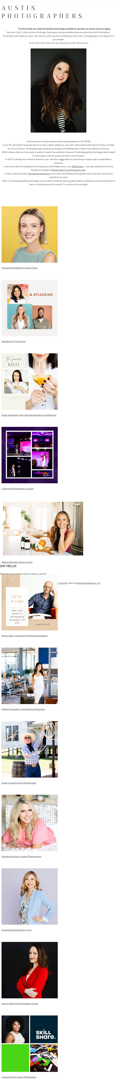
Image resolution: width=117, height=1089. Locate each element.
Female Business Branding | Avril (16, 930)
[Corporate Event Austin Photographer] (22, 1085)
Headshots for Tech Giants (14, 341)
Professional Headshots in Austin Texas (19, 268)
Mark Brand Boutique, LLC (88, 583)
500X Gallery (78, 166)
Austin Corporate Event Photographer (19, 783)
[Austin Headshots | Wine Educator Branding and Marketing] (22, 423)
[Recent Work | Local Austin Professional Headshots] (22, 644)
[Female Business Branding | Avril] (22, 938)
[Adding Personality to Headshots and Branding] (22, 717)
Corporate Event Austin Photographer (19, 1077)
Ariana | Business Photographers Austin (20, 1003)
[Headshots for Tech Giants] (22, 349)
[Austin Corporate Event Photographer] (22, 791)
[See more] (22, 556)
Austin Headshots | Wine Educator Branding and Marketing (29, 415)
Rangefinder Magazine (38, 173)
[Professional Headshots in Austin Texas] (22, 276)
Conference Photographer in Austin (18, 488)
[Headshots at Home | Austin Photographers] (22, 864)
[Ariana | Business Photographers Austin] (22, 1011)
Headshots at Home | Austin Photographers (21, 856)
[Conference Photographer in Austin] (22, 496)
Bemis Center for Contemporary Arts (69, 170)
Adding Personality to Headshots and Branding (23, 709)
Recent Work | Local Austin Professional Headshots (25, 635)
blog (62, 159)
